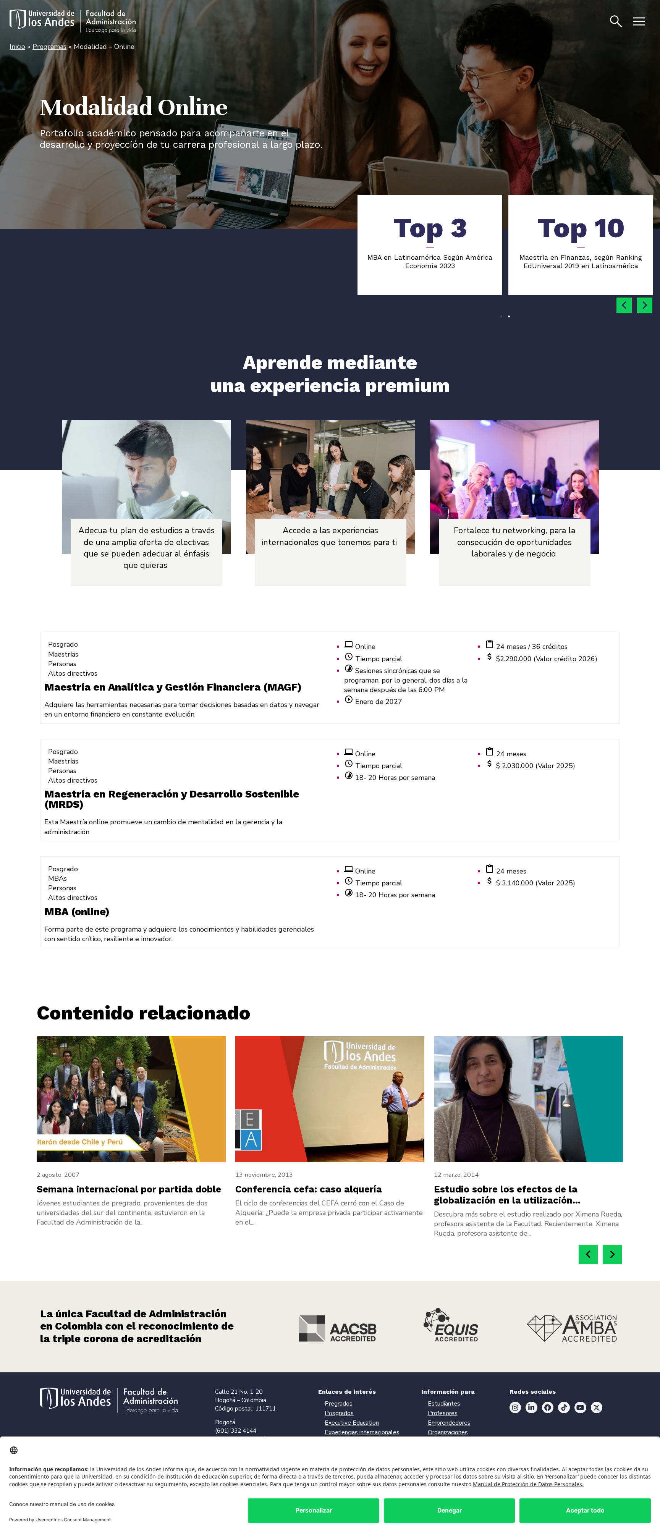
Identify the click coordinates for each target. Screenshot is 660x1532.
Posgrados (339, 1413)
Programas (49, 46)
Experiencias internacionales (362, 1432)
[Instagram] (515, 1408)
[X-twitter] (597, 1408)
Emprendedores (449, 1423)
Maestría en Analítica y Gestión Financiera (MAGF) (173, 687)
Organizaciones (448, 1432)
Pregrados (339, 1403)
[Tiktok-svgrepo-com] (564, 1408)
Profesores (443, 1413)
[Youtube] (580, 1408)
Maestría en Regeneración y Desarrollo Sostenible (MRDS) (171, 799)
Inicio (17, 46)
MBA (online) (77, 912)
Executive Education (352, 1423)
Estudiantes (444, 1403)
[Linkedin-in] (531, 1408)
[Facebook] (548, 1408)
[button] (624, 305)
